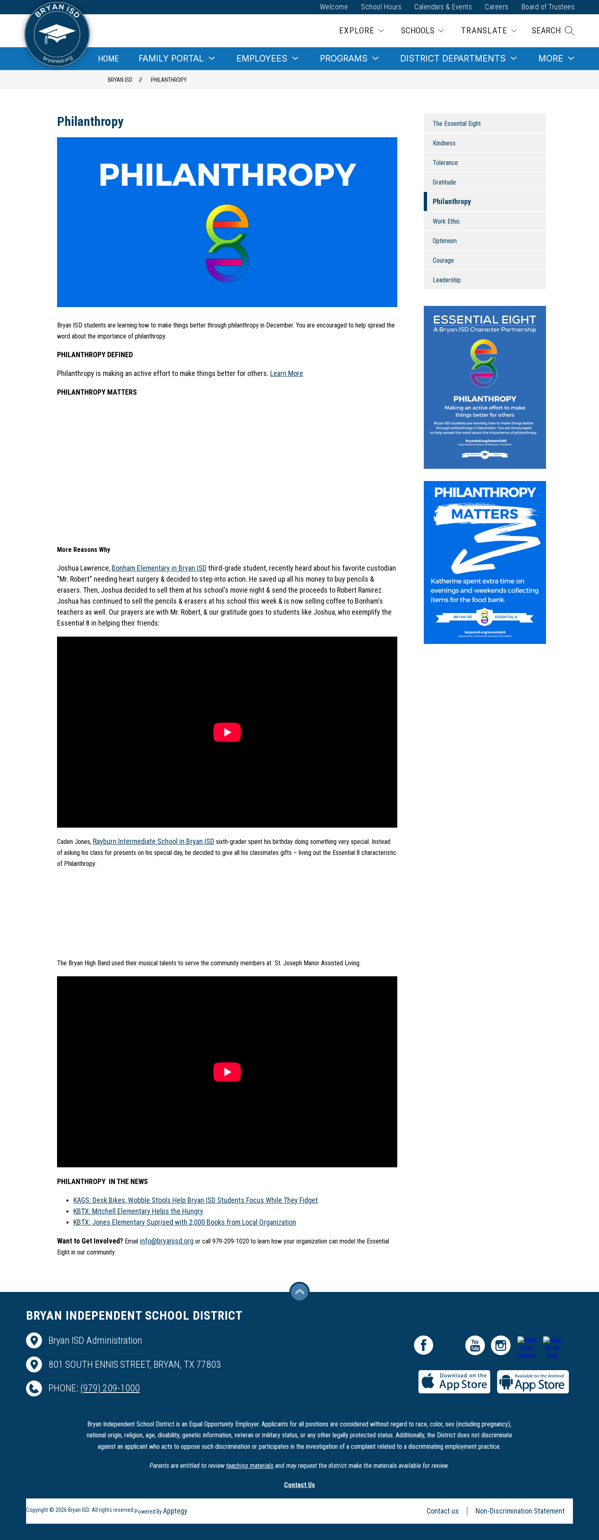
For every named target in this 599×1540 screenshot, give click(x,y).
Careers (497, 6)
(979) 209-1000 (110, 1388)
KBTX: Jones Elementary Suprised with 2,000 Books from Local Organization (184, 1222)
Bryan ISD (120, 80)
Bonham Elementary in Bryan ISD (159, 568)
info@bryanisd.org (167, 1241)
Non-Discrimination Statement (520, 1511)
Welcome (334, 6)
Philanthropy (169, 80)
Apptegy (175, 1511)
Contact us (443, 1511)
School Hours (381, 6)
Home (108, 59)
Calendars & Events (443, 6)
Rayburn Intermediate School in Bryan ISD (153, 841)
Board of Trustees (548, 6)
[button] (553, 31)
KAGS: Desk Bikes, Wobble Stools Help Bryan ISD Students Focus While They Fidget (195, 1200)
